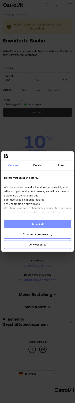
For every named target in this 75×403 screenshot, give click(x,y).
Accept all (37, 224)
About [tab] (61, 165)
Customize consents (35, 234)
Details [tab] (37, 165)
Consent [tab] (13, 165)
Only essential (37, 244)
